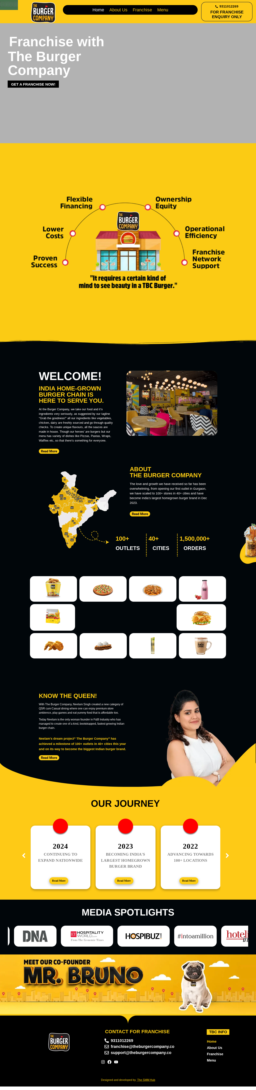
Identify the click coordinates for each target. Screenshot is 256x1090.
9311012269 (228, 6)
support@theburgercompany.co (141, 1052)
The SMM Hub (146, 1079)
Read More (58, 880)
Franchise (142, 9)
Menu (162, 9)
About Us (118, 9)
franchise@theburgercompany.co (142, 1046)
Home (98, 9)
